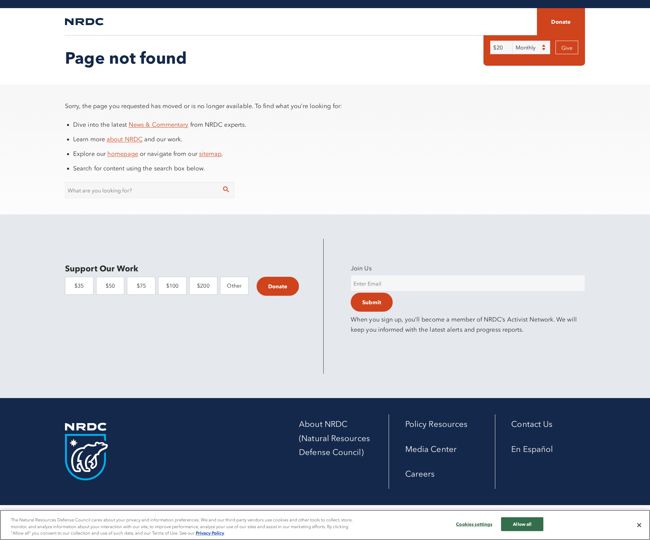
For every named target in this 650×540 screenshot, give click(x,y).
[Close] (639, 525)
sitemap (210, 154)
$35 (79, 285)
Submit (371, 302)
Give (566, 47)
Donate (561, 21)
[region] (325, 525)
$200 (203, 285)
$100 (172, 285)
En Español (532, 449)
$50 (110, 285)
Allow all (522, 523)
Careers (420, 474)
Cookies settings (474, 523)
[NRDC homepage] (84, 22)
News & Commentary (159, 124)
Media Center (431, 449)
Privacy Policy (210, 533)
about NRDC (125, 139)
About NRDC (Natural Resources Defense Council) (334, 438)
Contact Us (531, 424)
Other (234, 285)
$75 (141, 285)
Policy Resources (436, 424)
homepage (122, 154)
